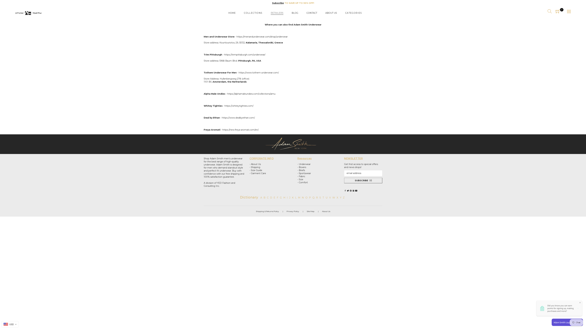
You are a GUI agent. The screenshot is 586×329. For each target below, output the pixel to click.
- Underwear (304, 164)
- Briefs (301, 170)
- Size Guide (256, 170)
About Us (326, 211)
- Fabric (301, 176)
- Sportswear (304, 173)
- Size (300, 179)
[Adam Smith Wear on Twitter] (348, 191)
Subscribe (278, 3)
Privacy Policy (293, 211)
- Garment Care (258, 173)
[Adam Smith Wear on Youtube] (356, 191)
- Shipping (255, 167)
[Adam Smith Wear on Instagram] (353, 191)
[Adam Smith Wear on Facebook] (345, 191)
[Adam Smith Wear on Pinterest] (351, 191)
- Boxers (301, 167)
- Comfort (302, 182)
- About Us (255, 164)
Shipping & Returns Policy (267, 211)
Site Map (310, 211)
